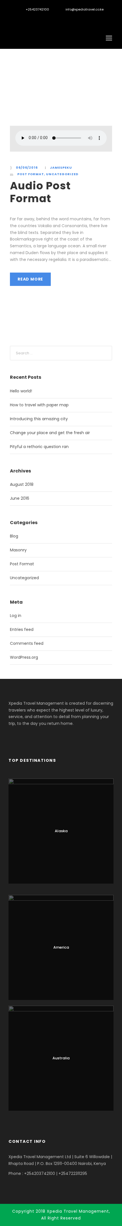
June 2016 (19, 498)
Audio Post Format (40, 192)
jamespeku (61, 167)
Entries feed (21, 629)
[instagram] (39, 18)
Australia (61, 1058)
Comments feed (26, 643)
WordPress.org (24, 657)
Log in (15, 615)
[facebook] (19, 18)
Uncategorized (62, 174)
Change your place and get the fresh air (50, 433)
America (61, 947)
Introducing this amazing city (39, 419)
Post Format (30, 174)
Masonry (18, 550)
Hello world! (21, 391)
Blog (14, 536)
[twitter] (29, 18)
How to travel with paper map (39, 405)
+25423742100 (37, 9)
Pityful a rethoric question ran (39, 446)
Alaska (61, 831)
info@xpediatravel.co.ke (85, 9)
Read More (30, 279)
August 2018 (21, 484)
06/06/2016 (27, 167)
